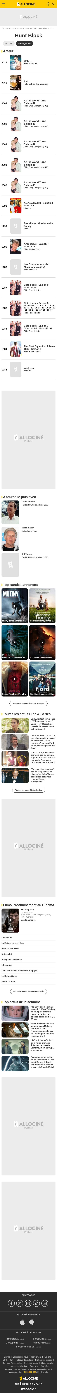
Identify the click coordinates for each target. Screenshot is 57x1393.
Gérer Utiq (34, 1366)
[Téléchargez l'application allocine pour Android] (33, 1322)
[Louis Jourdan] (10, 512)
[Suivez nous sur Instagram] (28, 1303)
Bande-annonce (28, 920)
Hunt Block (43, 28)
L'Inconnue (7, 965)
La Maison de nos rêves (13, 943)
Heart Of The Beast (10, 949)
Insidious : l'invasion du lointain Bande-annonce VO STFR (15, 657)
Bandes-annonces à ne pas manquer (28, 703)
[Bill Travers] (10, 565)
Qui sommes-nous (20, 1357)
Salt (26, 81)
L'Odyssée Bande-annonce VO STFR (43, 657)
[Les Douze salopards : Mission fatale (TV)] (15, 267)
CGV (11, 1360)
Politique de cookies (24, 1360)
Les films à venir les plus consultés (28, 991)
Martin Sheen (28, 528)
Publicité (47, 1357)
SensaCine (38, 1338)
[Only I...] (15, 62)
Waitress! (29, 368)
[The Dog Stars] (10, 920)
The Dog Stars (27, 910)
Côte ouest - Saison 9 (36, 285)
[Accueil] (26, 4)
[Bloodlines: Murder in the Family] (15, 226)
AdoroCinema (40, 1342)
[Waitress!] (15, 369)
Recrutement (36, 1357)
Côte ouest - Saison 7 (36, 325)
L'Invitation (7, 938)
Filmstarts (11, 1338)
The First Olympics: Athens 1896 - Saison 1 (39, 347)
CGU (5, 1360)
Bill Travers (27, 554)
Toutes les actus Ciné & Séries (28, 790)
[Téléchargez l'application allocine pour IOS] (23, 1322)
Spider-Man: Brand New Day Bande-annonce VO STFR (15, 694)
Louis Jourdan (28, 501)
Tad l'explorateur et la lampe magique (19, 971)
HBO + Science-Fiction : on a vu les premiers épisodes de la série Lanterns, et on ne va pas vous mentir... (43, 1045)
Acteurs (19, 28)
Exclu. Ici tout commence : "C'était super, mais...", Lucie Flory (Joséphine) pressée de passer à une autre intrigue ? (43, 724)
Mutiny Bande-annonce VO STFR (15, 621)
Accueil (5, 28)
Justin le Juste (8, 982)
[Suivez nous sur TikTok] (37, 1303)
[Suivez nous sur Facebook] (12, 1303)
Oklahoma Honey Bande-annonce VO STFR (43, 621)
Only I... (28, 61)
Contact (7, 1357)
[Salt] (15, 82)
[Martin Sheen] (10, 538)
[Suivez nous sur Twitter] (20, 1303)
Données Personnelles (12, 1363)
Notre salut (7, 954)
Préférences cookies (43, 1360)
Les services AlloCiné (18, 1366)
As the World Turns (29, 531)
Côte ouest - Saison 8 (36, 303)
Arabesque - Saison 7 (36, 244)
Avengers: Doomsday (12, 960)
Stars (12, 28)
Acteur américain (30, 28)
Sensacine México (25, 1346)
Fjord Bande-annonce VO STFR (43, 694)
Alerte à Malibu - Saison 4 (38, 203)
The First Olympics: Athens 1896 (35, 505)
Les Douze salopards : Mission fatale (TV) (37, 265)
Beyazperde (12, 1342)
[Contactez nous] (45, 1303)
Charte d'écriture (48, 1363)
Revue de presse (31, 1363)
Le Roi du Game (9, 976)
